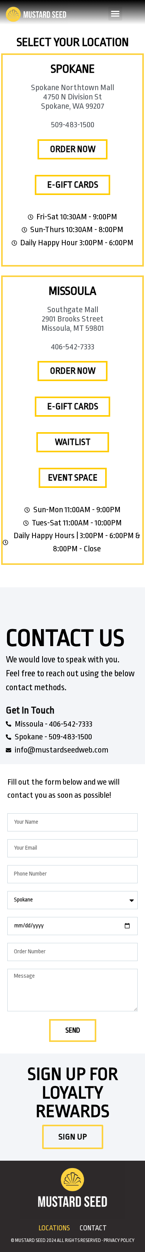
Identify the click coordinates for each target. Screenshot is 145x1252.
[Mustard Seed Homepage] (36, 13)
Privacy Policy (119, 1240)
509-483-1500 (72, 124)
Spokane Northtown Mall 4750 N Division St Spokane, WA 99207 (72, 97)
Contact (93, 1228)
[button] (115, 14)
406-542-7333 (72, 346)
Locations (54, 1228)
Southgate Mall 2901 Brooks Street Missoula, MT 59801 (72, 319)
